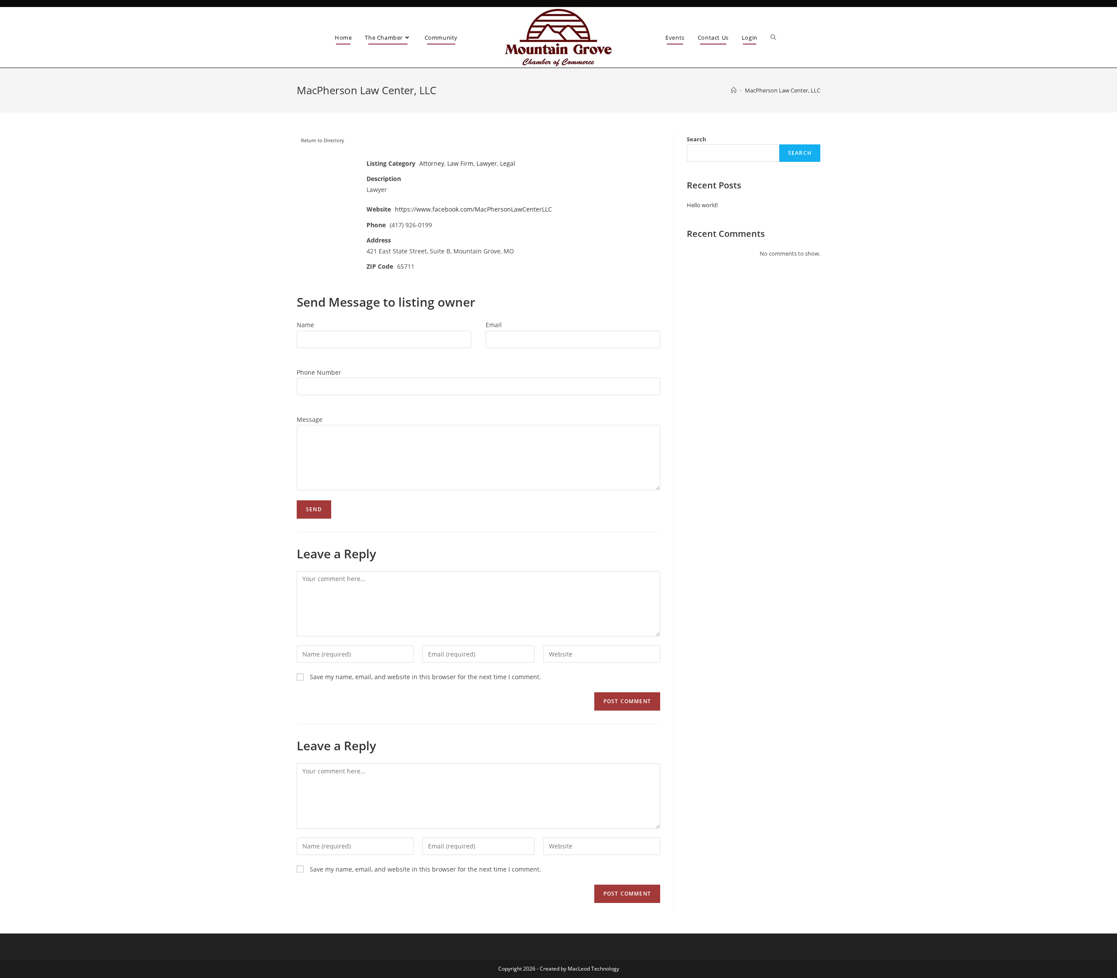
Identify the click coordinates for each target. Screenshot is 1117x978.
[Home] (734, 90)
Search (696, 139)
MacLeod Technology (593, 968)
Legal (507, 163)
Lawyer (486, 163)
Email (494, 325)
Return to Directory (322, 140)
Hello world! (702, 205)
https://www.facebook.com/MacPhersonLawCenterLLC (473, 209)
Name (305, 325)
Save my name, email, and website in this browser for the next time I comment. (425, 677)
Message (309, 419)
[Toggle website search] (773, 37)
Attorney (431, 163)
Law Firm (460, 163)
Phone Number (319, 372)
